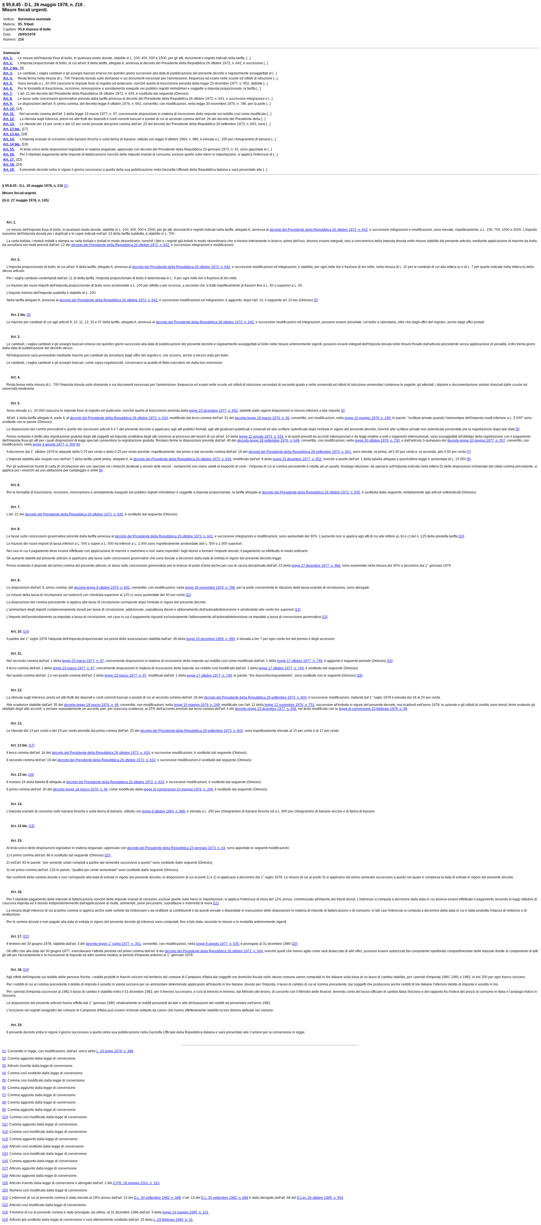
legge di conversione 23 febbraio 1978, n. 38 (373, 709)
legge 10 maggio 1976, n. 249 (197, 705)
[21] (216, 903)
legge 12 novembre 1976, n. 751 (289, 705)
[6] (78, 444)
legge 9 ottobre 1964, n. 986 (163, 811)
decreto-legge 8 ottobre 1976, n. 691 (102, 588)
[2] (316, 300)
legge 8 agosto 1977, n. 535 (217, 944)
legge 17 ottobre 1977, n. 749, (210, 675)
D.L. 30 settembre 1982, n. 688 (157, 1198)
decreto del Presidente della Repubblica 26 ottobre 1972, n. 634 (119, 418)
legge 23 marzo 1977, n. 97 (83, 661)
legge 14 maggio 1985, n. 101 (186, 1212)
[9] (101, 470)
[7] (469, 452)
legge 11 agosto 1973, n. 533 (261, 436)
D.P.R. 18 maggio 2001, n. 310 (136, 1183)
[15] (390, 661)
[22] (26, 936)
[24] (26, 970)
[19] (31, 826)
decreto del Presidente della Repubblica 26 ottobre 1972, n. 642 (319, 230)
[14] (26, 631)
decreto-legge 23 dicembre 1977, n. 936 (265, 709)
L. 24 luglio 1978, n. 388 (114, 1051)
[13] (324, 617)
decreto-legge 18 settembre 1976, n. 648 (268, 440)
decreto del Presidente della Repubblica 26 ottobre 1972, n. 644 (214, 951)
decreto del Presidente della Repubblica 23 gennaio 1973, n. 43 (176, 848)
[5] (517, 429)
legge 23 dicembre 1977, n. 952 (213, 411)
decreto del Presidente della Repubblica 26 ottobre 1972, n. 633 (101, 753)
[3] (28, 315)
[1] (66, 186)
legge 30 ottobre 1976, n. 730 (377, 440)
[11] (188, 595)
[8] (469, 459)
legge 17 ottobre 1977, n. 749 (299, 661)
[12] (297, 610)
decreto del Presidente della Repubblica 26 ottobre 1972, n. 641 (164, 536)
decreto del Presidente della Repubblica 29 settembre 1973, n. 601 (300, 452)
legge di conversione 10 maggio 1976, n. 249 (178, 789)
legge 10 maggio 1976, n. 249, (368, 418)
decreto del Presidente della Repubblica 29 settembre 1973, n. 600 (255, 697)
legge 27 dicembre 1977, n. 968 (316, 566)
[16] (359, 675)
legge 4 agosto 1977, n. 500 (54, 444)
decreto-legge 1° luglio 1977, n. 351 (113, 944)
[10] (461, 536)
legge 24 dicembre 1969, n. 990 (210, 639)
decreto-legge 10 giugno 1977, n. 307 (476, 440)
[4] (343, 411)
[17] (31, 745)
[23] (294, 944)
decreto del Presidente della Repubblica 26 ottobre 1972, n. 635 (311, 492)
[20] (107, 855)
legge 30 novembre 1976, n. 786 (210, 588)
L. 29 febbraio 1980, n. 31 (173, 1220)
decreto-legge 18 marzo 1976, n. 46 (262, 418)
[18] (31, 775)
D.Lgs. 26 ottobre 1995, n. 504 (320, 1198)
